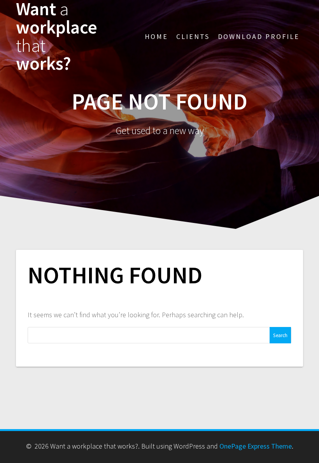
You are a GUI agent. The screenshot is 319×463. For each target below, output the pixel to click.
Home (156, 36)
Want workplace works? (56, 36)
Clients (193, 36)
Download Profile (259, 36)
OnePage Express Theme (255, 446)
